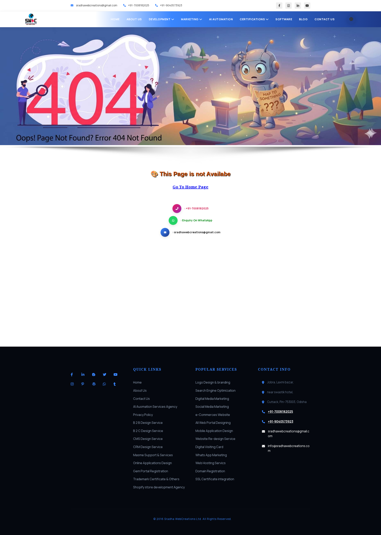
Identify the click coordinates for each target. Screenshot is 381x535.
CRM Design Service (148, 447)
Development (160, 19)
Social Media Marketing (212, 406)
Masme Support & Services (153, 455)
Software (283, 19)
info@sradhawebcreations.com (289, 448)
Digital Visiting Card (209, 447)
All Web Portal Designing (213, 422)
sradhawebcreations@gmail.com (96, 5)
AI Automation (221, 19)
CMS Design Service (148, 439)
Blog (303, 19)
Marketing (190, 19)
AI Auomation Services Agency (155, 406)
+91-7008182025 (138, 5)
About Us (134, 19)
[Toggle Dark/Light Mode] (351, 19)
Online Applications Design (152, 463)
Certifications (253, 19)
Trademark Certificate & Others (156, 479)
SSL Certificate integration (214, 479)
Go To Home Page (190, 187)
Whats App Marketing (211, 455)
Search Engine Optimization (215, 390)
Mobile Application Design (214, 431)
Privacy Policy (143, 415)
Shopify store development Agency (159, 487)
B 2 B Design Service (148, 422)
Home (115, 19)
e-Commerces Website (212, 415)
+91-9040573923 (171, 5)
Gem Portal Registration (150, 471)
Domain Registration (210, 471)
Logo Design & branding (212, 382)
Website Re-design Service (215, 439)
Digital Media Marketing (212, 398)
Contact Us (325, 19)
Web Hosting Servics (210, 463)
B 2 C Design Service (148, 431)
